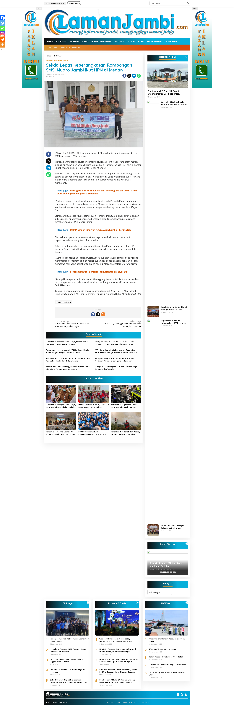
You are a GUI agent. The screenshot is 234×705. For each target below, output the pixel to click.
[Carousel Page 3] (167, 572)
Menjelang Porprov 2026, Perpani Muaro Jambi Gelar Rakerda (68, 650)
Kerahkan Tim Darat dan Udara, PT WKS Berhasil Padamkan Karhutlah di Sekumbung (68, 359)
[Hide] (1, 50)
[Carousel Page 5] (174, 572)
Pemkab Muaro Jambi (57, 60)
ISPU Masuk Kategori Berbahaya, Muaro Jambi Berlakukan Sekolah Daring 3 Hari (67, 343)
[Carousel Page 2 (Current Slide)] (164, 572)
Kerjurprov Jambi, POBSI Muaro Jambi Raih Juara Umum (69, 640)
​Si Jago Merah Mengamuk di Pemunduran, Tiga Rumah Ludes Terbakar (116, 368)
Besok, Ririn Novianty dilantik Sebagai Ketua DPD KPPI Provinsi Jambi (174, 308)
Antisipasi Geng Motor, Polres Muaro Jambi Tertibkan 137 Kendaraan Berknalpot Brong (114, 343)
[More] (2, 45)
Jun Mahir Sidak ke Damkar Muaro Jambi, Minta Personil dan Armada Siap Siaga (174, 103)
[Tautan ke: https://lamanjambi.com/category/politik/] (186, 543)
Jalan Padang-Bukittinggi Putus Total (166, 657)
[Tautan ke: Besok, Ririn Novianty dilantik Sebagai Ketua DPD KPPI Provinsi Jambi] (153, 311)
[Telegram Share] (134, 76)
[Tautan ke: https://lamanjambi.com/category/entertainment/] (186, 56)
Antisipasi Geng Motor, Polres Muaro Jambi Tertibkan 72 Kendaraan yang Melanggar (114, 359)
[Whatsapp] (139, 76)
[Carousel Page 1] (161, 572)
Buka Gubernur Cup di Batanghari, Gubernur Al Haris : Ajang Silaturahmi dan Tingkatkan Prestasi (68, 681)
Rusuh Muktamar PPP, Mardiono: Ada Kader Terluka (166, 564)
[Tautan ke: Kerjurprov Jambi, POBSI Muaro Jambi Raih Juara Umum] (67, 623)
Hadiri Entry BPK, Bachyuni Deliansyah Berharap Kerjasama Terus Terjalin (173, 527)
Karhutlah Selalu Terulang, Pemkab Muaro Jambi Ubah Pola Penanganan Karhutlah (68, 368)
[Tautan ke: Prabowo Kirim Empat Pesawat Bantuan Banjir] (166, 623)
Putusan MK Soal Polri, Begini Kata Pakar (167, 665)
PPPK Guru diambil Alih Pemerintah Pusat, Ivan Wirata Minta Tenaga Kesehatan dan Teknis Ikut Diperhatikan (116, 351)
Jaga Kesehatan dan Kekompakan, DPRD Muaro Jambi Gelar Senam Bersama (174, 321)
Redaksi (110, 702)
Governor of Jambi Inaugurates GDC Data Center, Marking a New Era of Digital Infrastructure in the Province (118, 660)
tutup (39, 8)
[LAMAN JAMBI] (117, 22)
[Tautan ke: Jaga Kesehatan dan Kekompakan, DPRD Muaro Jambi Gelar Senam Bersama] (153, 420)
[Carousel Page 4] (171, 572)
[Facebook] (2, 17)
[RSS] (103, 314)
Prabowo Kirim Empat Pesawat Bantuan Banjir (167, 640)
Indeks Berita (144, 702)
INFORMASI (50, 77)
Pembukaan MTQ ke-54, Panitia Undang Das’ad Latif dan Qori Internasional (163, 92)
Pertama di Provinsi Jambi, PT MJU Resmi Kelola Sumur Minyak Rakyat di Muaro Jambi (67, 351)
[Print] (2, 39)
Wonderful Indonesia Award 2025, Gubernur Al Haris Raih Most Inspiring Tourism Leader (116, 640)
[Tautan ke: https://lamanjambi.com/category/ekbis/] (137, 602)
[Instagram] (2, 34)
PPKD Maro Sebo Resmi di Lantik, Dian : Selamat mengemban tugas (72, 323)
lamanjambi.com (63, 302)
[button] (188, 3)
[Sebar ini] (124, 76)
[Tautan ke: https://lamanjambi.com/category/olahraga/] (88, 602)
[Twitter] (2, 23)
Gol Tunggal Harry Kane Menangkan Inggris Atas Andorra (66, 660)
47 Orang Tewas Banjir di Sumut (163, 649)
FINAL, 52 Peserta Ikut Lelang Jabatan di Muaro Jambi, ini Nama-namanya (117, 650)
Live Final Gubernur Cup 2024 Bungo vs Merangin (67, 670)
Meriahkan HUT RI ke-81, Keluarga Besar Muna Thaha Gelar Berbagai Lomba (93, 406)
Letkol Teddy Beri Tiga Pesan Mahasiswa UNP (167, 673)
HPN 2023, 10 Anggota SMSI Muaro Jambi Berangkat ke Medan (122, 323)
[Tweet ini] (129, 76)
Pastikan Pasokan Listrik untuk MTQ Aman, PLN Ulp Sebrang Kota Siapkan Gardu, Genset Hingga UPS (118, 670)
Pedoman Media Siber (126, 702)
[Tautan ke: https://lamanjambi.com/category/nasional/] (186, 602)
